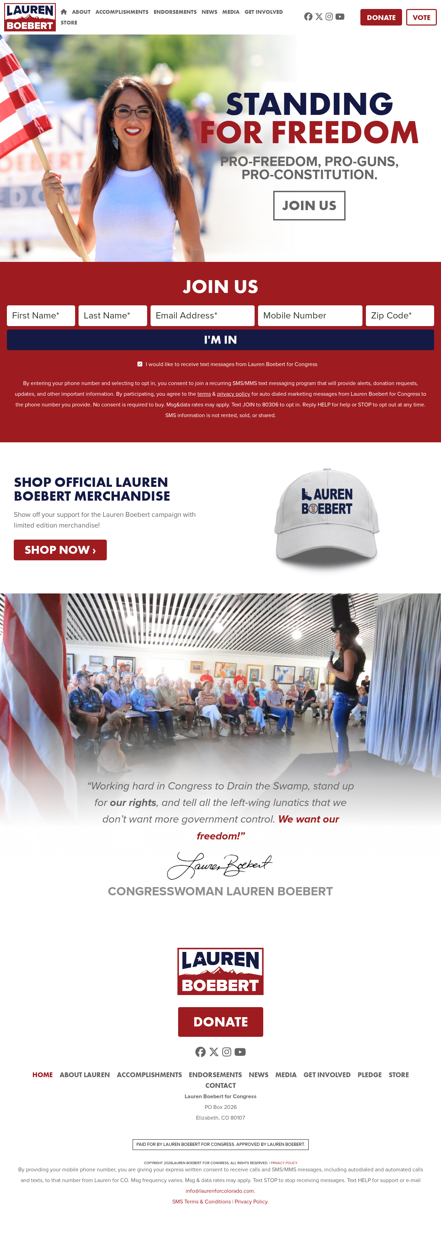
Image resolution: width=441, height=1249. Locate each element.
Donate (381, 17)
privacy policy (233, 394)
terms (204, 394)
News (209, 12)
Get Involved (264, 12)
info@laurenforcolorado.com (220, 1191)
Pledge (370, 1074)
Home (42, 1074)
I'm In (220, 339)
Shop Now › (60, 549)
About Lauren (85, 1074)
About (81, 12)
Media (230, 12)
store (69, 22)
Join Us (309, 205)
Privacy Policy (284, 1163)
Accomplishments (121, 12)
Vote (421, 17)
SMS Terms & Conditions (201, 1201)
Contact (220, 1085)
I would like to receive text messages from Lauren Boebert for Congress (231, 364)
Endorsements (175, 12)
